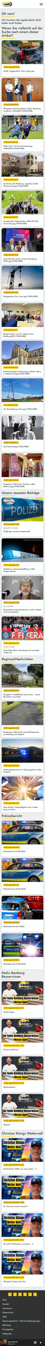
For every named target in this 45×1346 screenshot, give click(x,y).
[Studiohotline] (35, 1294)
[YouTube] (25, 1294)
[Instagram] (20, 1294)
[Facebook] (15, 1294)
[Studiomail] (30, 1294)
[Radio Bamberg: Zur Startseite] (20, 4)
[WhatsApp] (10, 1294)
